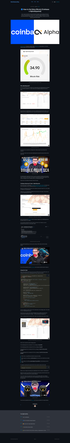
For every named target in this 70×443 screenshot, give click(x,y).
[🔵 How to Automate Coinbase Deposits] (35, 420)
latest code (30, 219)
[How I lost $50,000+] (35, 417)
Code (35, 1)
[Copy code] (47, 275)
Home (32, 1)
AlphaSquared (37, 46)
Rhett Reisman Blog (15, 1)
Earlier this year (22, 46)
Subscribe (57, 1)
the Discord (33, 267)
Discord (33, 400)
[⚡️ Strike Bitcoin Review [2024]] (35, 426)
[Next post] (49, 404)
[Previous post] (21, 404)
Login (54, 1)
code (38, 6)
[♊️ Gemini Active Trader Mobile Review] (35, 423)
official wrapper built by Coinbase (41, 186)
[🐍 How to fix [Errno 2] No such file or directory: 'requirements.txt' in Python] (35, 430)
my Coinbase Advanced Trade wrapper (37, 185)
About (38, 1)
